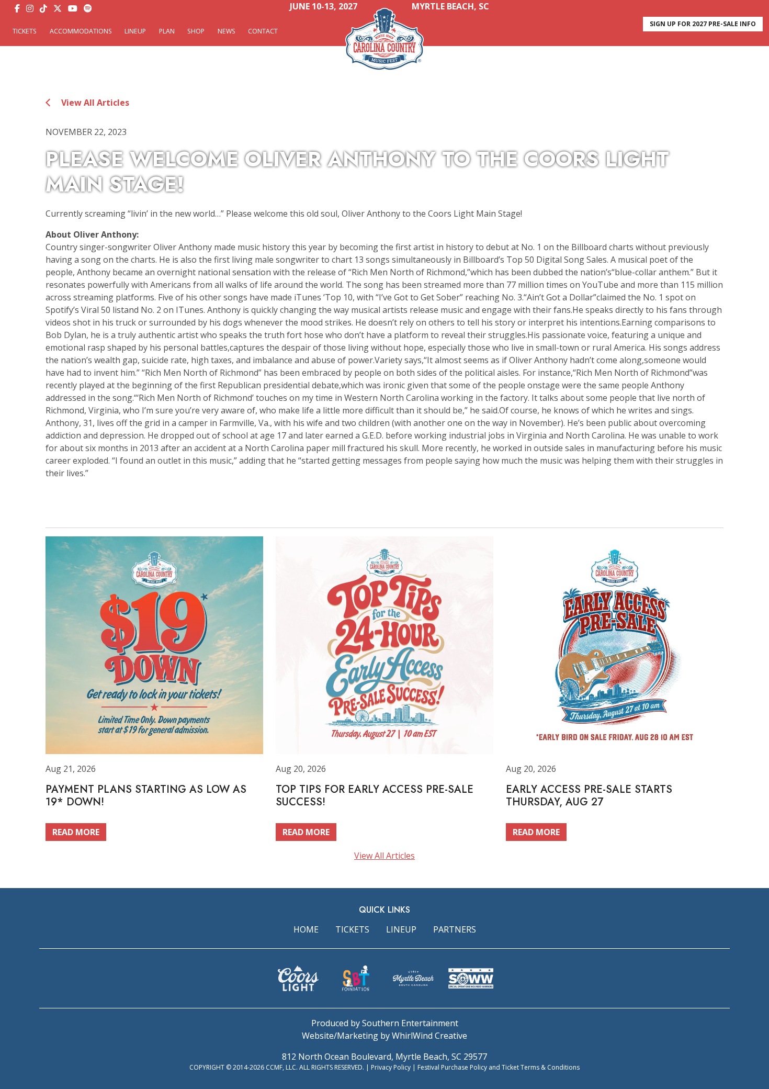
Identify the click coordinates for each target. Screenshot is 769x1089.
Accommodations (81, 31)
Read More (75, 832)
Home (306, 929)
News (226, 31)
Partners (454, 929)
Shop (196, 31)
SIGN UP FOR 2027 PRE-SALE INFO (703, 23)
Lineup (135, 31)
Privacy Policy (391, 1067)
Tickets (25, 31)
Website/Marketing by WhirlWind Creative (384, 1035)
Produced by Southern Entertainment (384, 1023)
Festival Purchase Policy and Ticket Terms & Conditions (498, 1067)
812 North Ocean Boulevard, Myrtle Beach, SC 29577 (384, 1056)
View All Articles (94, 102)
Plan (167, 31)
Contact (263, 31)
